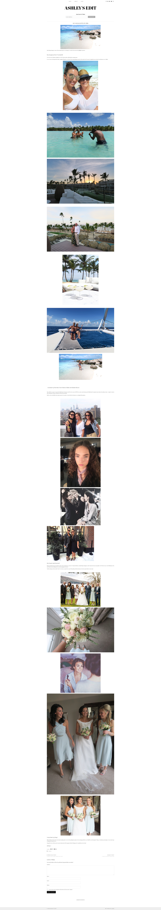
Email (48, 880)
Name (48, 876)
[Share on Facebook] (51, 849)
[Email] (111, 1)
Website (48, 885)
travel (50, 851)
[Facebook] (109, 1)
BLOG (70, 1)
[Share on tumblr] (56, 849)
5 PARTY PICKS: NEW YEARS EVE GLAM (55, 855)
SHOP (82, 1)
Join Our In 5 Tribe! (80, 14)
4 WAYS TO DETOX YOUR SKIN (108, 855)
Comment (48, 864)
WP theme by (109, 908)
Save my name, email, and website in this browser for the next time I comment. (61, 889)
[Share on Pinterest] (54, 849)
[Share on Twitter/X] (53, 849)
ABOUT (76, 1)
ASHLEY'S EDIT (80, 8)
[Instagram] (106, 1)
